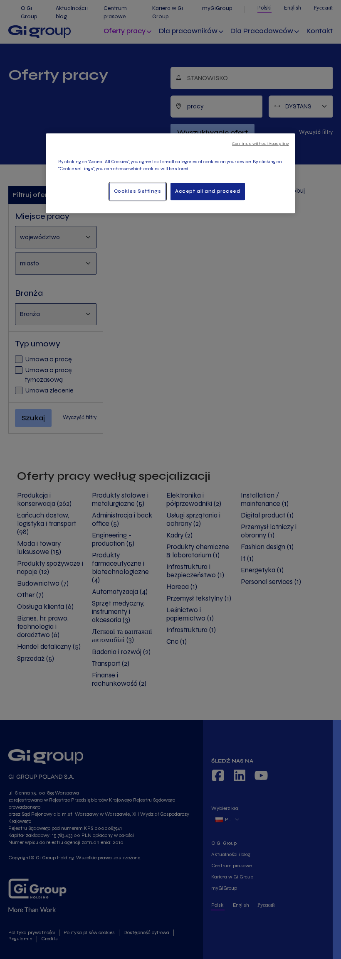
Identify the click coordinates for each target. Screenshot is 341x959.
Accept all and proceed (207, 191)
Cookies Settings (137, 191)
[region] (170, 173)
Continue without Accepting (260, 143)
